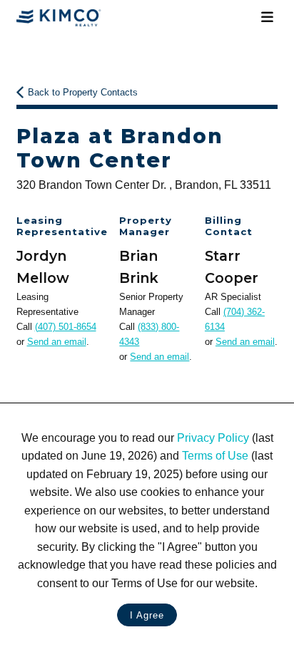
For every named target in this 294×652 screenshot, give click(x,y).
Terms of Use (215, 456)
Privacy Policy (213, 438)
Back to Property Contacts (83, 92)
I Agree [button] (147, 615)
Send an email (56, 341)
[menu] (267, 17)
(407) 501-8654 (65, 326)
